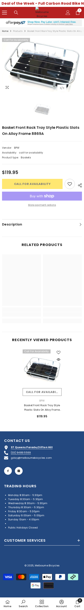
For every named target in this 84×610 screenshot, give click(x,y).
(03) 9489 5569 (21, 452)
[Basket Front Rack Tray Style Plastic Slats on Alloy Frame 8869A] (42, 368)
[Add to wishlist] (70, 184)
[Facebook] (8, 471)
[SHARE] (78, 184)
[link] (21, 314)
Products (18, 31)
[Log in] (68, 12)
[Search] (16, 12)
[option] (42, 65)
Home (5, 31)
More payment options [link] (42, 205)
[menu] (4, 12)
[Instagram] (19, 471)
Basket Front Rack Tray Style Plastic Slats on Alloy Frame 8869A (42, 408)
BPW (17, 147)
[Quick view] (58, 360)
